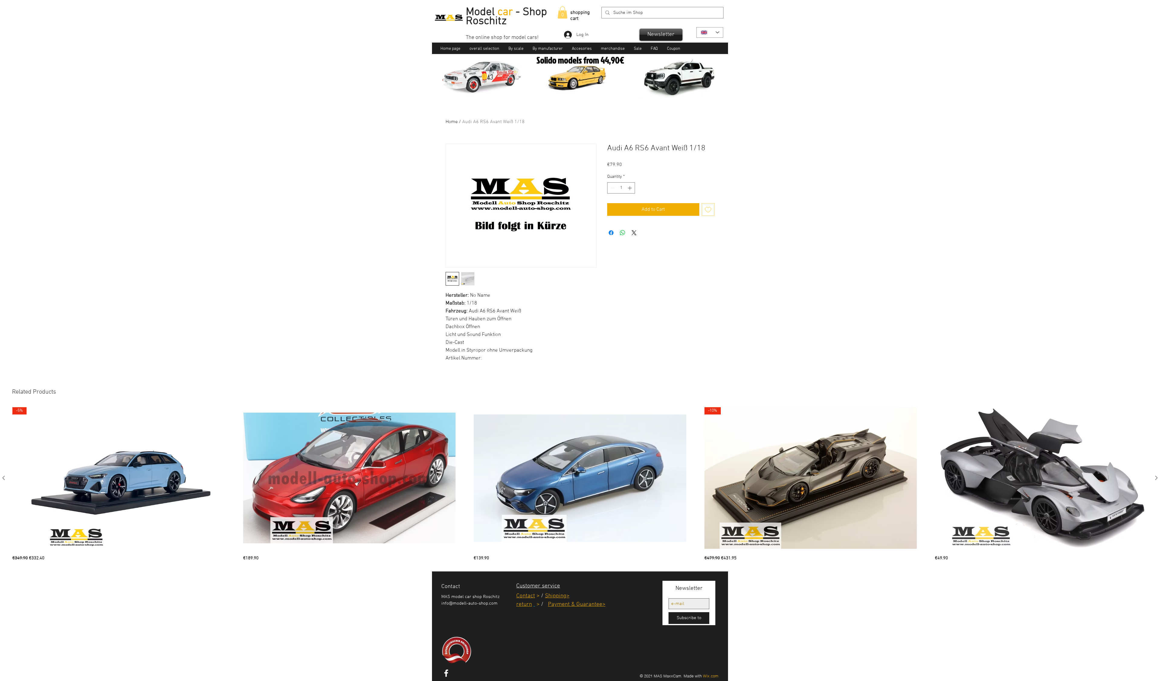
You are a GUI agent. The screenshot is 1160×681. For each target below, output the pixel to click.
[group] (580, 484)
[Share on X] (634, 232)
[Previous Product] (3, 477)
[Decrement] (612, 188)
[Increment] (630, 188)
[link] (562, 12)
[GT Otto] (588, 91)
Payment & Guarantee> (576, 604)
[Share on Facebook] (611, 232)
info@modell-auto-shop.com (469, 603)
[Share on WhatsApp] (622, 232)
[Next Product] (1156, 477)
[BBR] (581, 91)
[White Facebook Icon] (446, 673)
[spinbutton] (621, 188)
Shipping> (557, 596)
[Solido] (573, 90)
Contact (525, 596)
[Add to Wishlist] (708, 209)
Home (452, 122)
